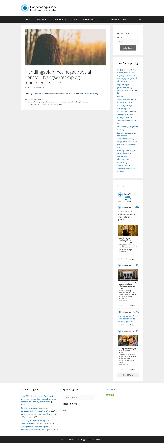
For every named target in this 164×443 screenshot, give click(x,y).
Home (25, 19)
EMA (102, 19)
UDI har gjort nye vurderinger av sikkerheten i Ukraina (126, 108)
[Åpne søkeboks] (140, 19)
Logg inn (37, 93)
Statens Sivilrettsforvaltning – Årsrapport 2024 (126, 99)
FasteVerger (127, 207)
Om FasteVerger (57, 19)
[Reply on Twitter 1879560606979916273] (119, 259)
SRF (39, 99)
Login (73, 19)
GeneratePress (97, 439)
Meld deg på (128, 48)
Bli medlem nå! (90, 93)
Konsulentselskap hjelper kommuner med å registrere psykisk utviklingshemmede (58, 102)
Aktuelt (30, 99)
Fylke (35, 99)
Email (119, 37)
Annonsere (114, 19)
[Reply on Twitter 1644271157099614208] (119, 325)
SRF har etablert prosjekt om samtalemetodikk (45, 104)
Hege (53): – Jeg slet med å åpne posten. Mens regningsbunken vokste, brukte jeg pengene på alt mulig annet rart (128, 75)
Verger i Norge (87, 19)
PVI (124, 19)
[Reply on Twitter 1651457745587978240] (119, 305)
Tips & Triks (39, 19)
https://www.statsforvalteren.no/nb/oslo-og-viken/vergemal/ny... (128, 319)
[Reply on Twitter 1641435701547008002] (119, 369)
